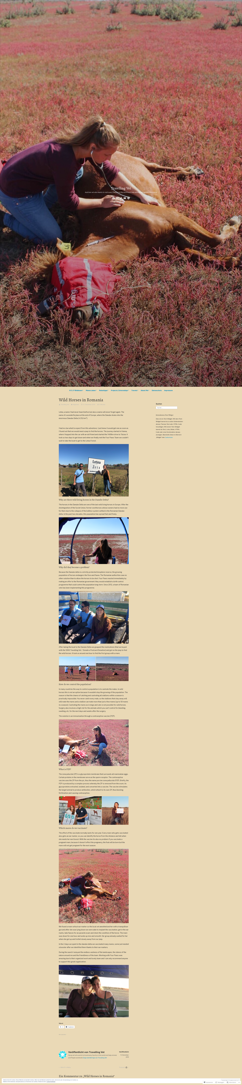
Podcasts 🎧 (123, 1067)
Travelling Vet (121, 188)
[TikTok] (121, 197)
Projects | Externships (119, 390)
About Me (144, 390)
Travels (134, 390)
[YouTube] (124, 197)
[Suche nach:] (166, 407)
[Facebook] (113, 197)
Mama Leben (91, 390)
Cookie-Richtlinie (51, 1081)
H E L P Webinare (75, 390)
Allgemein (76, 404)
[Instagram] (117, 197)
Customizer (169, 437)
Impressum (168, 390)
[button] (77, 668)
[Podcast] (128, 197)
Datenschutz (157, 390)
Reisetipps (103, 390)
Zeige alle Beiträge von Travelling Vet (95, 1058)
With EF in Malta (64, 1067)
